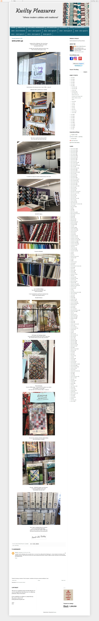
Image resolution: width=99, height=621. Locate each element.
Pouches (72, 325)
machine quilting (74, 303)
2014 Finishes (73, 150)
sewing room (73, 368)
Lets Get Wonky (73, 301)
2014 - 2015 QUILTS (34, 31)
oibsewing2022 (73, 315)
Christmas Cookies (74, 238)
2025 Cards (73, 187)
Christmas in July (74, 241)
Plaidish (72, 322)
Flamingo (72, 263)
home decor (73, 286)
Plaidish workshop (74, 324)
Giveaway (72, 277)
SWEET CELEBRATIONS (77, 27)
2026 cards (73, 194)
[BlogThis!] (34, 543)
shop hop (72, 369)
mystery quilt (73, 314)
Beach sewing (73, 212)
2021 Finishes (73, 163)
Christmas (72, 234)
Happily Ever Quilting (74, 285)
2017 (72, 119)
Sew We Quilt (73, 365)
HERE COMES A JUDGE (76, 97)
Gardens (72, 270)
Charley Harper (73, 230)
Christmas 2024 (74, 237)
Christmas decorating (75, 239)
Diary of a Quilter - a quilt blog (76, 136)
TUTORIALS (63, 27)
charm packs (73, 231)
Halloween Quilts (74, 284)
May (73, 106)
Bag (71, 208)
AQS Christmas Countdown (76, 203)
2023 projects (73, 177)
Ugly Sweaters (73, 386)
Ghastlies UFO (73, 274)
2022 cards (73, 166)
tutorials (72, 383)
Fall (71, 260)
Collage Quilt (73, 248)
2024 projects (73, 184)
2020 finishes (73, 159)
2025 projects (73, 188)
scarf (71, 357)
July (73, 103)
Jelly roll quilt (73, 293)
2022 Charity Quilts (74, 168)
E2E (71, 253)
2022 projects (73, 170)
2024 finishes (73, 183)
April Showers (73, 202)
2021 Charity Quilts (74, 162)
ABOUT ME (21, 27)
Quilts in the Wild (74, 348)
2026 (72, 77)
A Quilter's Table (74, 134)
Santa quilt (73, 355)
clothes (72, 246)
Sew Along (73, 362)
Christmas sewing (74, 243)
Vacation (72, 388)
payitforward (73, 318)
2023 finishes (73, 174)
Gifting (72, 275)
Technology (73, 380)
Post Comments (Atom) (21, 582)
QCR (72, 330)
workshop (72, 397)
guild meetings (73, 281)
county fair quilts (74, 250)
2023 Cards (73, 173)
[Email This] (33, 543)
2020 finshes (73, 161)
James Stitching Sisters (75, 292)
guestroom (73, 279)
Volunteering (73, 390)
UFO (71, 384)
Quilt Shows (73, 343)
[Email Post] (31, 543)
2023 (72, 82)
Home (39, 580)
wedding (72, 391)
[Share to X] (35, 543)
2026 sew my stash (74, 198)
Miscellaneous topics (74, 310)
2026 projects (73, 195)
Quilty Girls (73, 350)
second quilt (73, 361)
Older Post (63, 580)
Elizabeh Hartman (74, 256)
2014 (72, 124)
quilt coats (72, 336)
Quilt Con (72, 337)
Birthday (72, 217)
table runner (73, 377)
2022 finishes (73, 169)
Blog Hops (73, 219)
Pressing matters (74, 328)
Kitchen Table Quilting (75, 142)
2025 (72, 79)
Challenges (73, 227)
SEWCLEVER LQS (75, 94)
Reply (16, 558)
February (73, 111)
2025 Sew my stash (74, 192)
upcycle (72, 387)
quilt (71, 332)
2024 (72, 80)
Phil (71, 319)
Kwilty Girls (73, 300)
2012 (72, 127)
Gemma (72, 271)
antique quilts (73, 201)
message (72, 306)
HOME (13, 27)
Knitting (72, 297)
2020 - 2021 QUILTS (81, 31)
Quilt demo (73, 339)
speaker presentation (74, 370)
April (73, 107)
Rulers (72, 354)
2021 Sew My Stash (74, 165)
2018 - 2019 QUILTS (65, 31)
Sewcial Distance (74, 366)
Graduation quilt (74, 278)
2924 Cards (73, 199)
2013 (72, 125)
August (73, 101)
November (74, 88)
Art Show (72, 205)
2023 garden (73, 176)
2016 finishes (73, 152)
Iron (71, 289)
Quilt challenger (74, 335)
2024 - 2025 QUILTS (33, 34)
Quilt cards (73, 333)
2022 (72, 84)
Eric (71, 259)
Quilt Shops (17, 545)
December (74, 87)
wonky (72, 395)
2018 (72, 117)
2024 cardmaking (74, 180)
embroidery (73, 257)
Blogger (54, 612)
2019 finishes (73, 158)
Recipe (72, 351)
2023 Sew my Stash (74, 179)
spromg (72, 372)
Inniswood (72, 288)
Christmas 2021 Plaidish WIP (77, 96)
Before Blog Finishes (74, 213)
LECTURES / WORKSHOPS (36, 27)
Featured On (73, 261)
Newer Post (14, 580)
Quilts (72, 347)
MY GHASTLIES (52, 27)
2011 (72, 128)
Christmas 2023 (74, 235)
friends (72, 267)
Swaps (72, 375)
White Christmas (74, 393)
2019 (72, 116)
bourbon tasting (73, 221)
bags (72, 209)
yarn (71, 398)
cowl (71, 252)
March (73, 109)
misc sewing (73, 308)
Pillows (72, 321)
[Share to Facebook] (37, 543)
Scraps (72, 359)
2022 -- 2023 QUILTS (17, 34)
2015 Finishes (73, 151)
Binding (72, 216)
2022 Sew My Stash (74, 172)
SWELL (73, 99)
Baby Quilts (73, 206)
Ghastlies (72, 272)
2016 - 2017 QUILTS (50, 31)
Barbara (16, 552)
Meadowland (73, 304)
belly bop (72, 214)
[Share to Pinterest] (38, 543)
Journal (72, 295)
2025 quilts (73, 190)
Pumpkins (72, 329)
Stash (72, 373)
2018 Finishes (73, 155)
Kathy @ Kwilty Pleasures (81, 46)
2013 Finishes (73, 148)
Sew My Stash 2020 (74, 364)
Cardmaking (73, 224)
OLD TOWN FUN (75, 93)
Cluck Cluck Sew (74, 140)
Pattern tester (73, 317)
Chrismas (72, 232)
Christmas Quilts (74, 242)
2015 (72, 122)
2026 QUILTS (47, 34)
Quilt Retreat (73, 340)
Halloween (73, 282)
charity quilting (73, 228)
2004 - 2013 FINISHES (18, 31)
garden (72, 268)
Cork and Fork (73, 249)
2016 (72, 120)
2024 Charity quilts (74, 181)
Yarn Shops (73, 399)
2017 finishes (73, 154)
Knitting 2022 (73, 299)
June (73, 104)
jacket (72, 290)
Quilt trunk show (74, 344)
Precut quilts (73, 326)
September (74, 91)
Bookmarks (73, 220)
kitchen (72, 296)
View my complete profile (79, 51)
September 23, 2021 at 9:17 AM (24, 552)
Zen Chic (72, 401)
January (73, 112)
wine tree (72, 394)
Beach (72, 210)
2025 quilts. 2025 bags (75, 191)
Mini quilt (72, 307)
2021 (72, 85)
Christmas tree (73, 245)
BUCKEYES (73, 223)
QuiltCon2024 (73, 346)
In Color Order (74, 138)
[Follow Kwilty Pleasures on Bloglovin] (78, 64)
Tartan (72, 379)
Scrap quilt (73, 358)
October (73, 90)
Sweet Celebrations (74, 376)
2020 (72, 114)
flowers (72, 264)
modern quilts (73, 311)
